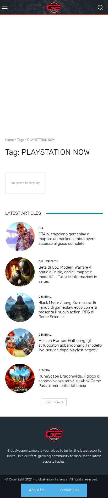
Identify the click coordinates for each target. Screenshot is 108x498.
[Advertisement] (54, 74)
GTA (41, 228)
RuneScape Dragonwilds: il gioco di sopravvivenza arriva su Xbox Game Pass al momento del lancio (70, 381)
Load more (52, 402)
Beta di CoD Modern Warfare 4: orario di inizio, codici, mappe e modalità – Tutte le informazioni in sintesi (68, 274)
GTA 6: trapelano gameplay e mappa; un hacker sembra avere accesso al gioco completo (67, 239)
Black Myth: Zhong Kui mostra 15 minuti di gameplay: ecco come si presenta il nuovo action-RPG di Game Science (68, 309)
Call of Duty (48, 261)
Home (9, 140)
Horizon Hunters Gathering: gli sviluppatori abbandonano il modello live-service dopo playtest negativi (70, 345)
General (45, 296)
